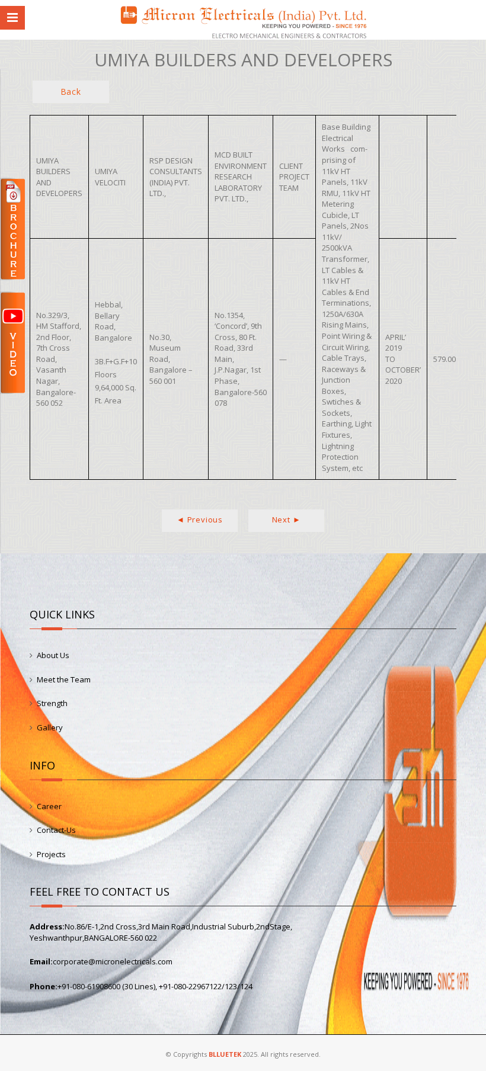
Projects (51, 854)
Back (70, 91)
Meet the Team (64, 679)
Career (49, 806)
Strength (52, 703)
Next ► (286, 519)
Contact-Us (56, 830)
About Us (53, 655)
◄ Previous (200, 519)
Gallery (50, 727)
